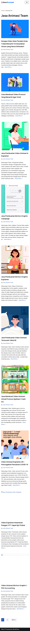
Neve (2, 629)
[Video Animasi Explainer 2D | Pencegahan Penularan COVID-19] (15, 444)
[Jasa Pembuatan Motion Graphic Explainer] (15, 259)
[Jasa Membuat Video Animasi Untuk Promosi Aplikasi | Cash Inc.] (15, 379)
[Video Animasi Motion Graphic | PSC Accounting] (15, 568)
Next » (14, 620)
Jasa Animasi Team (8, 49)
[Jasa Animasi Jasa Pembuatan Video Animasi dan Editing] (7, 2)
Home (2, 10)
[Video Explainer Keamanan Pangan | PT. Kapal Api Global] (15, 505)
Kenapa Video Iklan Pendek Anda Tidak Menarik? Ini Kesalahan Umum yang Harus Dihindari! (14, 44)
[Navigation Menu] (27, 2)
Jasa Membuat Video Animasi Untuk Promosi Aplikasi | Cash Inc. (13, 399)
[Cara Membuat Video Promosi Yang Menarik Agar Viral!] (15, 82)
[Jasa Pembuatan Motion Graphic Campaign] (15, 199)
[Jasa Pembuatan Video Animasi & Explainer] (15, 136)
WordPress (16, 629)
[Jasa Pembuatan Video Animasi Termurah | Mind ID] (15, 320)
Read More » (8, 67)
